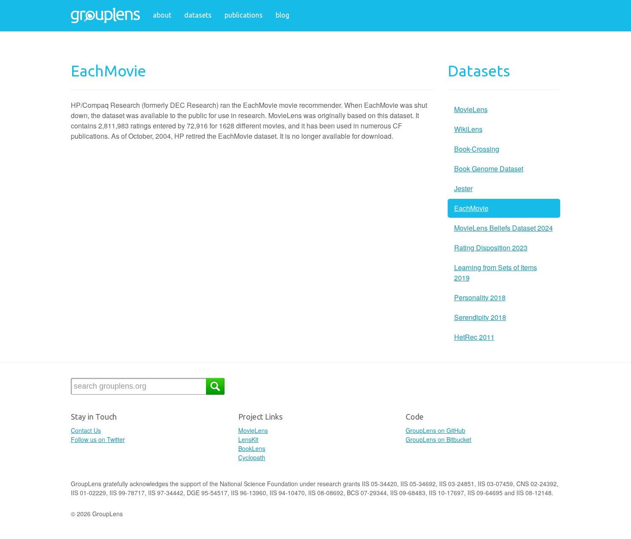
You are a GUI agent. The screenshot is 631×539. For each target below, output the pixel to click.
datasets (198, 15)
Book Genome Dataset (488, 169)
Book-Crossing (476, 149)
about (162, 15)
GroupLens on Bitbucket (438, 439)
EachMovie (471, 208)
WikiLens (468, 129)
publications (243, 15)
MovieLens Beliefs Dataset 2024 (503, 228)
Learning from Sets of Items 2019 (495, 272)
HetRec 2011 (474, 337)
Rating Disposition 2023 (491, 248)
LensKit (248, 439)
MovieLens (471, 109)
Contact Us (86, 430)
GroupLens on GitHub (435, 430)
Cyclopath (251, 457)
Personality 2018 (480, 297)
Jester (463, 188)
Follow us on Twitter (98, 439)
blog (282, 15)
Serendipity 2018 (480, 317)
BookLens (251, 448)
